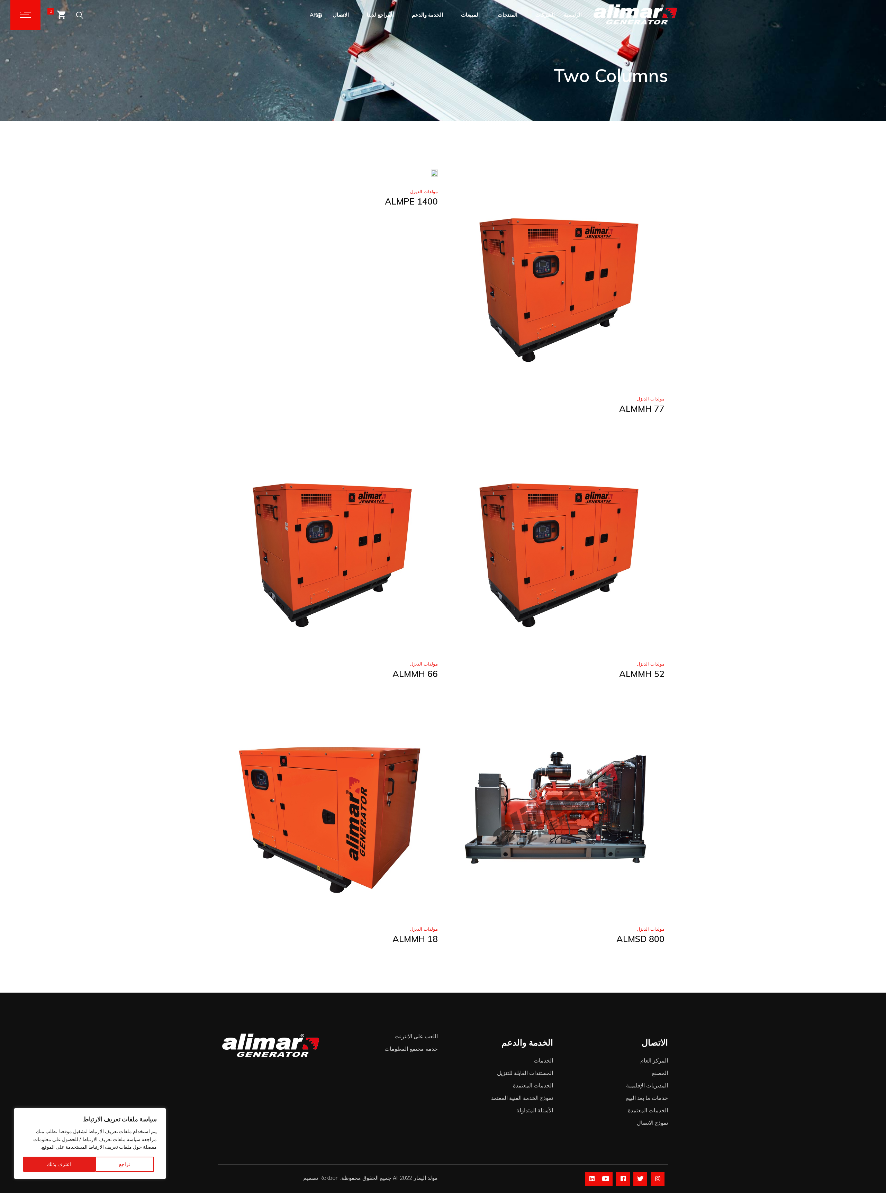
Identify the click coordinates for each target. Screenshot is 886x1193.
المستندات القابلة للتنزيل (525, 1073)
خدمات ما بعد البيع (647, 1098)
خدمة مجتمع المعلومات (411, 1049)
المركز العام (654, 1060)
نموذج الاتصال (652, 1123)
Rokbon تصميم (320, 1178)
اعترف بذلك (59, 1164)
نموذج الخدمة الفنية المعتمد (522, 1098)
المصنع (660, 1073)
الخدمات (543, 1060)
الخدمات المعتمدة (533, 1085)
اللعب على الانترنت (416, 1036)
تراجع (124, 1164)
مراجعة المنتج (506, 378)
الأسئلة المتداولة (534, 1110)
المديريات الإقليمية (647, 1085)
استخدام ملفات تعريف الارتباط (119, 1131)
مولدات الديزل (424, 191)
